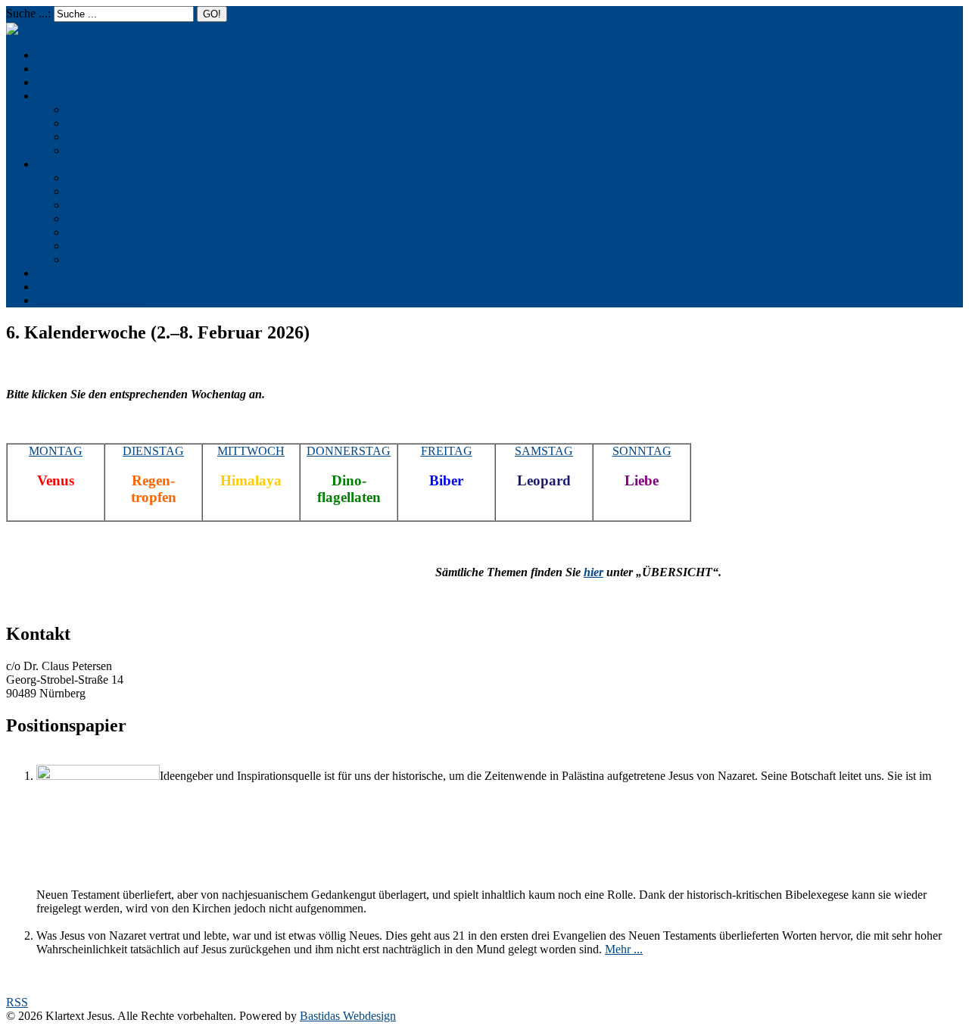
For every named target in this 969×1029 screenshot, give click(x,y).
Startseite (57, 54)
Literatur (87, 259)
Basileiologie (98, 177)
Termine (56, 82)
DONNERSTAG (349, 450)
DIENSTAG (153, 450)
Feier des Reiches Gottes (126, 191)
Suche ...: (28, 13)
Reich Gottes (67, 163)
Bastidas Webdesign (348, 1015)
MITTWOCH (251, 450)
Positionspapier (103, 123)
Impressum (62, 286)
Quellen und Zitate (111, 245)
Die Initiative (98, 109)
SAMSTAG (544, 450)
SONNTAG (641, 450)
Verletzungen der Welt (120, 218)
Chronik (86, 150)
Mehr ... (624, 949)
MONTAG (56, 450)
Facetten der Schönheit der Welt (143, 204)
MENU (113, 29)
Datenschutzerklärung (88, 300)
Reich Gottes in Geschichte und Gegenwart (170, 232)
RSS (17, 1002)
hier (593, 572)
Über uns (58, 95)
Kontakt (55, 273)
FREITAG (446, 450)
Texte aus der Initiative (121, 136)
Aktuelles (59, 68)
